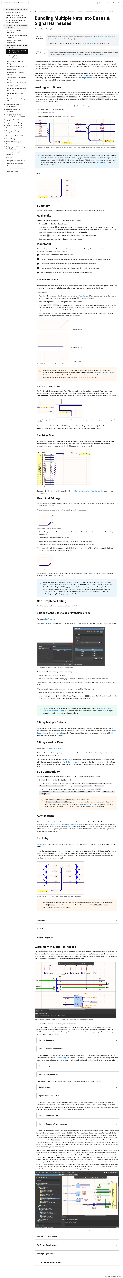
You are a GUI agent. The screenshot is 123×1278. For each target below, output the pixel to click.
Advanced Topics (12, 86)
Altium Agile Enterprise (55, 39)
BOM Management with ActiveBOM (13, 111)
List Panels (49, 748)
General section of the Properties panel (88, 491)
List (62, 733)
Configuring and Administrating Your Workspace (15, 148)
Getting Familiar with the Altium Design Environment (15, 21)
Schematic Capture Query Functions (15, 95)
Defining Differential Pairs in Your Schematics (17, 57)
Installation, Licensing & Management (13, 153)
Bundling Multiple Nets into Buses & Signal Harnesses (18, 52)
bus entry (41, 844)
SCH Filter (57, 748)
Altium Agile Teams (110, 37)
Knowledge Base (12, 172)
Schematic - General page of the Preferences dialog (65, 824)
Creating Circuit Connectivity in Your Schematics (99, 11)
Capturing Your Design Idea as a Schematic (71, 11)
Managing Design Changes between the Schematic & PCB (15, 116)
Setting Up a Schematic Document (14, 32)
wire (44, 858)
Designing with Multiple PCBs (15, 136)
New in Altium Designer (13, 12)
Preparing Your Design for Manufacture (14, 132)
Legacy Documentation (74, 54)
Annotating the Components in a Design (17, 79)
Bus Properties (50, 619)
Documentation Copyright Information (15, 165)
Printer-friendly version (114, 1276)
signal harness (87, 78)
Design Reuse (11, 69)
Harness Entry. (61, 1058)
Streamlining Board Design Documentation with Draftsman (15, 127)
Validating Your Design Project (16, 83)
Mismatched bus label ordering (90, 804)
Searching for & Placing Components (14, 42)
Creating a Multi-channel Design (17, 67)
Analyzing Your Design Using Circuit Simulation (14, 106)
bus (60, 75)
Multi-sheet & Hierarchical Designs (15, 63)
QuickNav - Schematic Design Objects (16, 100)
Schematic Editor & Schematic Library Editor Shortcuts (16, 90)
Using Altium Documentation (16, 161)
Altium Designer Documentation (47, 11)
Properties (82, 296)
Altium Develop (98, 37)
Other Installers (95, 54)
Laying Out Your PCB (12, 120)
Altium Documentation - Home (16, 169)
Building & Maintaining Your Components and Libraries (14, 143)
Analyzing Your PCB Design (14, 123)
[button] (77, 173)
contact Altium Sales (93, 43)
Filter (57, 733)
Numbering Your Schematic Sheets (15, 74)
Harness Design (11, 139)
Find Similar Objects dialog (71, 762)
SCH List (93, 573)
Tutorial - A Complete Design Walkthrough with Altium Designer (16, 16)
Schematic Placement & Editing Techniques (17, 37)
